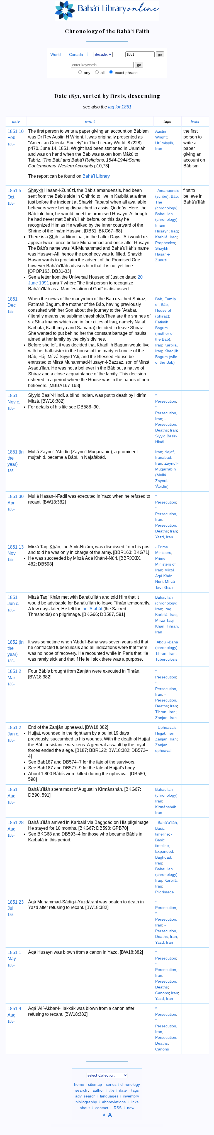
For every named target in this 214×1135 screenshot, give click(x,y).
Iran (173, 430)
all (101, 72)
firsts (195, 121)
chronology (130, 1084)
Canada (76, 54)
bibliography (86, 1102)
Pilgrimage (164, 892)
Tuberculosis (166, 659)
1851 (13, 131)
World (55, 54)
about (85, 1108)
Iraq (174, 231)
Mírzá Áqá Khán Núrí (164, 576)
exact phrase (126, 72)
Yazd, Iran (164, 537)
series (111, 1084)
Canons (162, 993)
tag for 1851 (120, 107)
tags (135, 1090)
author (98, 1090)
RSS (117, 1108)
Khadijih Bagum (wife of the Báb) (166, 357)
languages (109, 1096)
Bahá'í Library (96, 176)
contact (101, 1108)
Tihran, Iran (165, 653)
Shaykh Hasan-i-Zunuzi (162, 254)
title (111, 1090)
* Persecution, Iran (166, 413)
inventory (131, 1096)
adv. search (85, 1096)
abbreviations (114, 1102)
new (130, 1108)
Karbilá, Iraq (166, 237)
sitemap (95, 1084)
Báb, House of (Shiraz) (163, 310)
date (16, 121)
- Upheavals (165, 727)
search (81, 1090)
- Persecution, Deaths (166, 425)
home (79, 1084)
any (86, 72)
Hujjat (160, 733)
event (90, 121)
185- (11, 144)
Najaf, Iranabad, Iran (165, 458)
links (134, 1102)
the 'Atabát (91, 608)
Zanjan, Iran (166, 717)
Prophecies (165, 243)
